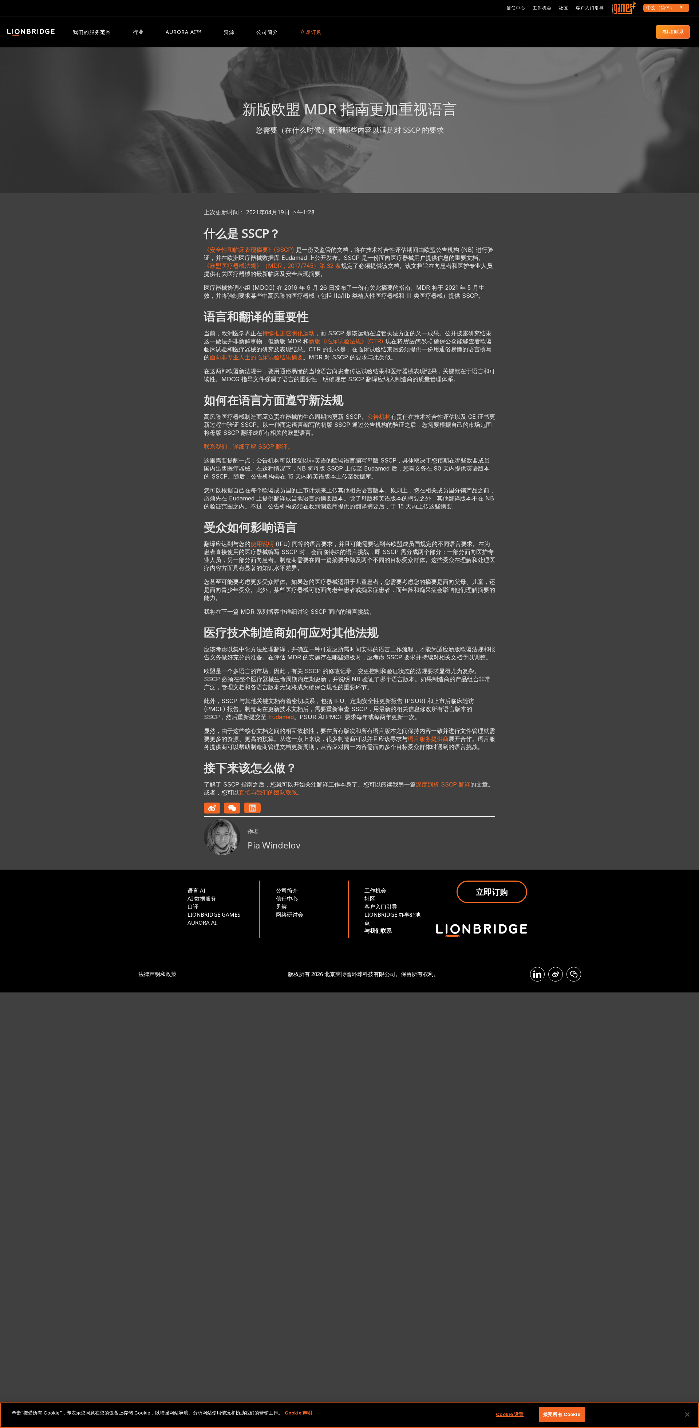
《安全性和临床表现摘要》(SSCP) (249, 249)
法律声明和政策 (157, 974)
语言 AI (196, 890)
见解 (281, 906)
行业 (138, 31)
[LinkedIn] (537, 974)
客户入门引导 (590, 8)
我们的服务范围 (92, 31)
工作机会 (542, 8)
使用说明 (262, 543)
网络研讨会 (289, 914)
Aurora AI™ (184, 31)
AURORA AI (202, 922)
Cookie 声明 (298, 1413)
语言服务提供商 (428, 738)
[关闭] (687, 1414)
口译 (192, 906)
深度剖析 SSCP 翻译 (443, 784)
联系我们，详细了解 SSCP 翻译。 (248, 446)
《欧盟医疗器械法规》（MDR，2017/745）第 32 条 (272, 265)
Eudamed (281, 717)
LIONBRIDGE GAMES (213, 914)
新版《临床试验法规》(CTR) (346, 341)
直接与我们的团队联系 (268, 792)
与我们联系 (673, 31)
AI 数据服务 (201, 898)
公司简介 (267, 31)
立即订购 (311, 31)
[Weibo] (555, 974)
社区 (563, 8)
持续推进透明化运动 (288, 333)
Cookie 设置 (510, 1414)
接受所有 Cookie (561, 1414)
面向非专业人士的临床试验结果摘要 (256, 357)
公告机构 (379, 416)
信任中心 (515, 8)
